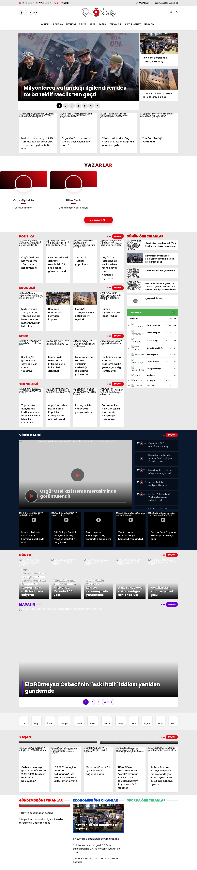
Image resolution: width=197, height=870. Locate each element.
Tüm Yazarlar (97, 219)
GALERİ (28, 3)
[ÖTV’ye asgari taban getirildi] (44, 805)
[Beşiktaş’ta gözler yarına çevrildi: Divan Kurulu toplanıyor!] (31, 346)
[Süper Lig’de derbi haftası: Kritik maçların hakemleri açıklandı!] (58, 346)
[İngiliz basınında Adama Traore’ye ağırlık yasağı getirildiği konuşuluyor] (112, 346)
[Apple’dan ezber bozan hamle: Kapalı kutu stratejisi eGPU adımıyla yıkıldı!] (58, 394)
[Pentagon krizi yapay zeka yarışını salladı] (85, 394)
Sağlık (102, 24)
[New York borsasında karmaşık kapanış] (159, 43)
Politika (58, 24)
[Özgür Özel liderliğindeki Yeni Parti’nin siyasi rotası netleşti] (134, 249)
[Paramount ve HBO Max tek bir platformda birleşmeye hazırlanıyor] (112, 394)
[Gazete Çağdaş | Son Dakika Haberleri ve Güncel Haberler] (98, 16)
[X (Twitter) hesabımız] (26, 12)
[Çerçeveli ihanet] (134, 305)
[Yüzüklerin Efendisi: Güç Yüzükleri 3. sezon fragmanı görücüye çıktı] (118, 123)
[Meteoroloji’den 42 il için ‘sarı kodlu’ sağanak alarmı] (98, 755)
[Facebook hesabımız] (21, 12)
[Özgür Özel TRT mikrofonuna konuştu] (142, 444)
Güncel (45, 24)
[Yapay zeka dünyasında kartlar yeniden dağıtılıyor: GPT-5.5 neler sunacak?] (31, 394)
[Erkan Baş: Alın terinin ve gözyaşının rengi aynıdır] (142, 471)
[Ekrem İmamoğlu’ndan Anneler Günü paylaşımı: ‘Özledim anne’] (142, 461)
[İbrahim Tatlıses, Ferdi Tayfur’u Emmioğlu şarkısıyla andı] (142, 495)
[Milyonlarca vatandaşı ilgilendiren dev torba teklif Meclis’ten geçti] (134, 262)
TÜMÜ (117, 236)
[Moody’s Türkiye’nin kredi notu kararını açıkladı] (159, 79)
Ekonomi (71, 24)
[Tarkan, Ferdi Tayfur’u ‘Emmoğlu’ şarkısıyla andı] (163, 520)
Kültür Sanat (133, 24)
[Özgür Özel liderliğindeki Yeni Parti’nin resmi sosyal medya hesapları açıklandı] (112, 247)
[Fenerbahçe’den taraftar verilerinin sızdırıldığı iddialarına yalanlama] (85, 346)
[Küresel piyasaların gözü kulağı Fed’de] (112, 298)
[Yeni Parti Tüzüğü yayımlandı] (159, 123)
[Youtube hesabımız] (36, 12)
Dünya (82, 24)
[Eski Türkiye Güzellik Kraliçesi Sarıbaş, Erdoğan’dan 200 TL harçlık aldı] (66, 520)
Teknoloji (115, 24)
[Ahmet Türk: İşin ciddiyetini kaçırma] (142, 483)
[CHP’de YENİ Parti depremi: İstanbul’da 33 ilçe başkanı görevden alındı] (58, 247)
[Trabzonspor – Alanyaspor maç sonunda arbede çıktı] (98, 520)
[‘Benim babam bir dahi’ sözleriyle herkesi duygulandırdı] (131, 520)
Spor (92, 24)
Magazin (149, 24)
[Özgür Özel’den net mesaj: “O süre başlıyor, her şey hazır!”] (78, 123)
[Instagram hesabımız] (31, 12)
